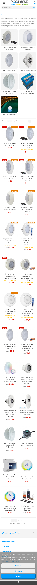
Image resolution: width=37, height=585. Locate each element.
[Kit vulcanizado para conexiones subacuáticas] (27, 496)
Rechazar (18, 566)
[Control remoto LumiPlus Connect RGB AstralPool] (10, 496)
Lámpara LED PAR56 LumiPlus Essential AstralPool (10, 346)
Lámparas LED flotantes (9, 114)
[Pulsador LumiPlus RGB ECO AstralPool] (27, 434)
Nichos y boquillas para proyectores (9, 92)
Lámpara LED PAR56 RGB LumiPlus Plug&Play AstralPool (10, 379)
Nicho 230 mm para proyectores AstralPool (10, 446)
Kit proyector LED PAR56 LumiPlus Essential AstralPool (10, 276)
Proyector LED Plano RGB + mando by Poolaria (27, 210)
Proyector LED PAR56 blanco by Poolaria (10, 177)
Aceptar (18, 576)
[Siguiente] (33, 121)
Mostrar (4, 121)
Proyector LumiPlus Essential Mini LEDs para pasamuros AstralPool (27, 380)
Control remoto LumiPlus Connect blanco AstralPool (27, 477)
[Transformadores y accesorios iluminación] (27, 81)
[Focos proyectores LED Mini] (27, 60)
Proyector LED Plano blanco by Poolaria (10, 209)
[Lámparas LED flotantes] (9, 104)
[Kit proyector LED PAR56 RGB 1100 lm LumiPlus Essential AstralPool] (27, 264)
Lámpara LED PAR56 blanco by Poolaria (10, 144)
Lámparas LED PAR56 (9, 70)
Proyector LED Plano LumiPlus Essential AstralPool (10, 311)
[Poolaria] (19, 3)
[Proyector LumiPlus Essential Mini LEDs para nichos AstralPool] (10, 401)
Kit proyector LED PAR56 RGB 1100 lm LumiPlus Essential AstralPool (27, 277)
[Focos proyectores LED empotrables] (9, 37)
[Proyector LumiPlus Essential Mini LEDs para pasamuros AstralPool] (27, 368)
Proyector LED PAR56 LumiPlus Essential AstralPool (10, 241)
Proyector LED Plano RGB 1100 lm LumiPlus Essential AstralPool (27, 312)
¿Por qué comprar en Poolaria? (11, 533)
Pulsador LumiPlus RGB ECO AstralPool (27, 445)
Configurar (18, 571)
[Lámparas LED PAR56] (9, 60)
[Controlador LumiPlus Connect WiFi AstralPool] (10, 465)
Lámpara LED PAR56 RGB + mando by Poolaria (27, 145)
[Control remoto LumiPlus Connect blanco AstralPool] (27, 465)
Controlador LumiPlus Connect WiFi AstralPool (10, 477)
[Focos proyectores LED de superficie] (27, 37)
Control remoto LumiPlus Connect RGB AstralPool (10, 508)
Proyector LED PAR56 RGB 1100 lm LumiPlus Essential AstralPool (27, 242)
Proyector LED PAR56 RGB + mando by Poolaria (27, 178)
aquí (17, 27)
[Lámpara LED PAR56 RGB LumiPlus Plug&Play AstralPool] (10, 368)
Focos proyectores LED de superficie (27, 48)
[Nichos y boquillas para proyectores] (9, 81)
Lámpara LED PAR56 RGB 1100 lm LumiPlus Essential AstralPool (27, 347)
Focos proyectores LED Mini (28, 70)
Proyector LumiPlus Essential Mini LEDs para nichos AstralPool (10, 414)
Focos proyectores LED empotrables (9, 48)
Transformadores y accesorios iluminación (27, 92)
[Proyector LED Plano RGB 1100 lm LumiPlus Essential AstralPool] (27, 299)
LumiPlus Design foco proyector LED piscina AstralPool (27, 413)
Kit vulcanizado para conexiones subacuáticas (27, 508)
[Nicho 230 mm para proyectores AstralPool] (10, 434)
